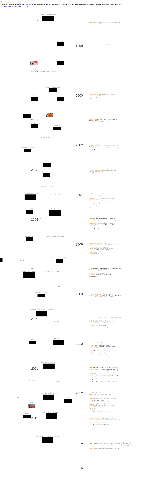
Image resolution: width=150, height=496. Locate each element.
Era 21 (93, 149)
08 (18, 6)
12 (24, 6)
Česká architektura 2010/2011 (98, 400)
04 (12, 6)
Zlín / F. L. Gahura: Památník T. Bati (101, 249)
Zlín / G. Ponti (96, 225)
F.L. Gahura (94, 257)
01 (7, 6)
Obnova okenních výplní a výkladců (101, 345)
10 (21, 6)
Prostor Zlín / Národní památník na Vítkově (111, 370)
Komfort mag (96, 349)
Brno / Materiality (103, 250)
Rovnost (94, 381)
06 (15, 6)
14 (27, 6)
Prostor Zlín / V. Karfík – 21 (110, 224)
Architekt (97, 125)
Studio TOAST (100, 257)
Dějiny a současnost (100, 381)
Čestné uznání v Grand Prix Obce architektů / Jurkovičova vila (105, 367)
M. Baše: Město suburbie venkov (104, 319)
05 (13, 6)
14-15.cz (93, 379)
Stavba (93, 125)
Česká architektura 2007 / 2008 (116, 327)
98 (2, 6)
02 (9, 6)
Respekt (93, 354)
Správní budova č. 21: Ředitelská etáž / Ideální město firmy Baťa (107, 268)
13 (26, 6)
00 (6, 6)
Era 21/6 (98, 228)
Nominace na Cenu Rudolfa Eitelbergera (100, 327)
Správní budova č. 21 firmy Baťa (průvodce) (102, 222)
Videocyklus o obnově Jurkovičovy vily (99, 350)
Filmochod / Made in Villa (113, 375)
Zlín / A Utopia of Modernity (105, 324)
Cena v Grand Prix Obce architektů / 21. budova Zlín (103, 218)
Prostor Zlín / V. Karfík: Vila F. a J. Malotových (111, 295)
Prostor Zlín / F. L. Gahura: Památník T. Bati (106, 272)
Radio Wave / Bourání (96, 425)
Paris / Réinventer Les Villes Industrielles (102, 274)
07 (17, 6)
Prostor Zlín (102, 125)
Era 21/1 (94, 228)
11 (23, 6)
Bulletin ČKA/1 (104, 354)
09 (20, 6)
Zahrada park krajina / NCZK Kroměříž (106, 346)
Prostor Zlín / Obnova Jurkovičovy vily (110, 369)
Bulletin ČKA (95, 276)
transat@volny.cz (29, 4)
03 (10, 6)
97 (1, 6)
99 (4, 6)
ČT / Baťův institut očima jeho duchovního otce (101, 424)
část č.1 (117, 147)
